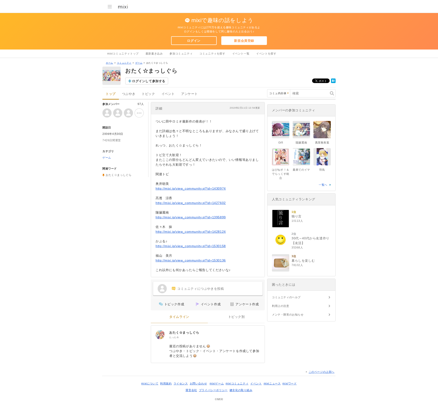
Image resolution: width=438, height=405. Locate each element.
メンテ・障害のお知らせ (288, 314)
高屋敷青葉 (322, 142)
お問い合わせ (198, 383)
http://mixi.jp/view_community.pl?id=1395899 (191, 217)
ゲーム (139, 63)
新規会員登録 (244, 40)
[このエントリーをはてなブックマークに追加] (333, 82)
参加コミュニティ (181, 53)
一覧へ (323, 184)
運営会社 (191, 390)
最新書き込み (154, 53)
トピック (148, 94)
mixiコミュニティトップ (123, 53)
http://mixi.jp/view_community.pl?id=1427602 (191, 203)
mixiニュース (272, 383)
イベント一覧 (241, 53)
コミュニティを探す (212, 53)
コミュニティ (124, 63)
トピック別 (236, 317)
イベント (168, 94)
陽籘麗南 (301, 142)
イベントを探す (266, 53)
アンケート (189, 94)
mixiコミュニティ (237, 383)
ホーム (109, 63)
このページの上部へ (321, 372)
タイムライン (179, 317)
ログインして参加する (148, 81)
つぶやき (128, 94)
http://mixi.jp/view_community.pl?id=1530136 (191, 260)
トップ (111, 94)
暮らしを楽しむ (303, 260)
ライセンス (181, 383)
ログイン (193, 40)
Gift (280, 142)
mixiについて (149, 383)
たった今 (174, 337)
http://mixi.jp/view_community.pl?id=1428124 (191, 231)
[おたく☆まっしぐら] (160, 334)
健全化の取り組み (241, 390)
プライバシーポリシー (213, 390)
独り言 (297, 216)
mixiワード (289, 383)
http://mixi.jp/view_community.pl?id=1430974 (191, 188)
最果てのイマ (301, 169)
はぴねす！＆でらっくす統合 (280, 174)
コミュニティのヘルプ (286, 297)
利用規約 (166, 383)
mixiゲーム (217, 383)
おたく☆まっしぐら (184, 332)
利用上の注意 (280, 306)
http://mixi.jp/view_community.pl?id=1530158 (191, 246)
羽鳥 (322, 169)
